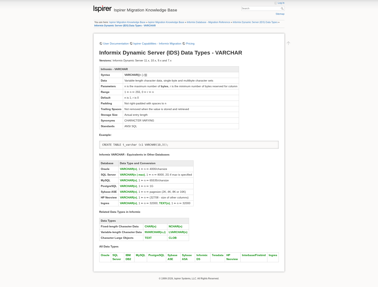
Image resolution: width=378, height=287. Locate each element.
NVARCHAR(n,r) (155, 232)
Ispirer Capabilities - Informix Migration (157, 43)
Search (282, 8)
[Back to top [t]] (288, 43)
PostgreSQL (156, 255)
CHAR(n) (150, 226)
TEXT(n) (164, 203)
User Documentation (116, 43)
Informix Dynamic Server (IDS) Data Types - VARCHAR (125, 25)
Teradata (217, 255)
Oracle (105, 255)
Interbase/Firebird (254, 255)
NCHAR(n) (175, 226)
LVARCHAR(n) (178, 232)
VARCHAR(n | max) (132, 174)
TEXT (148, 237)
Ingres (273, 255)
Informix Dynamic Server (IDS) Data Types (255, 22)
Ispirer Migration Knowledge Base (127, 22)
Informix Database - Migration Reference (208, 22)
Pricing (190, 43)
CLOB (173, 237)
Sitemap (280, 14)
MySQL (140, 255)
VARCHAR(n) (128, 168)
